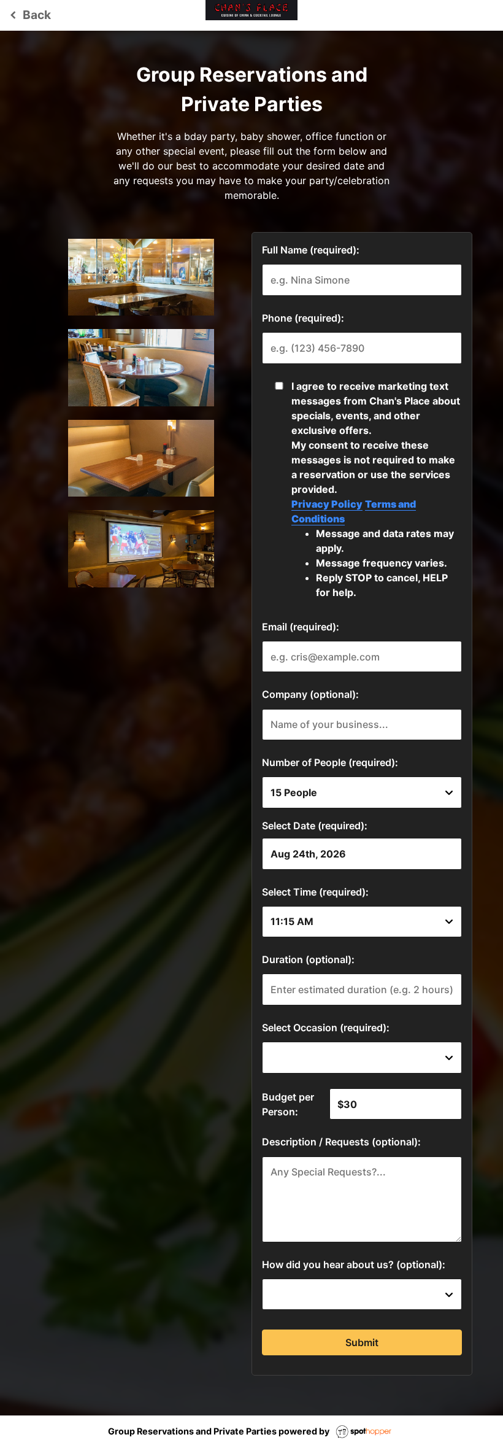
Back (28, 14)
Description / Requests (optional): (341, 1142)
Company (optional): (310, 694)
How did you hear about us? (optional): (353, 1264)
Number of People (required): (330, 762)
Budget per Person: (288, 1104)
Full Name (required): (310, 250)
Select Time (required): (315, 892)
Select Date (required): (314, 825)
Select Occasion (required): (326, 1027)
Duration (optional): (308, 959)
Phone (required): (303, 318)
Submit (361, 1342)
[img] (141, 277)
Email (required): (300, 627)
